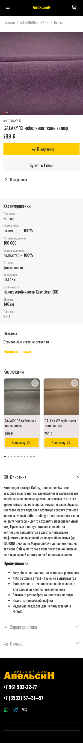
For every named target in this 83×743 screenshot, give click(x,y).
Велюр (58, 22)
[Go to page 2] (8, 456)
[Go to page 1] (5, 456)
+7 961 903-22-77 (20, 686)
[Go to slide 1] (3, 112)
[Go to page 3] (11, 456)
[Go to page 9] (31, 456)
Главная (9, 22)
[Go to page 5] (18, 456)
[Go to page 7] (24, 456)
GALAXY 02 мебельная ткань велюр (60, 423)
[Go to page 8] (27, 456)
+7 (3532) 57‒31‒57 (23, 697)
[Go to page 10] (34, 456)
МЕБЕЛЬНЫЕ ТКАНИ (34, 22)
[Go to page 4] (14, 456)
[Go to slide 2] (7, 112)
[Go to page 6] (21, 456)
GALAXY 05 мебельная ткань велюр (20, 423)
